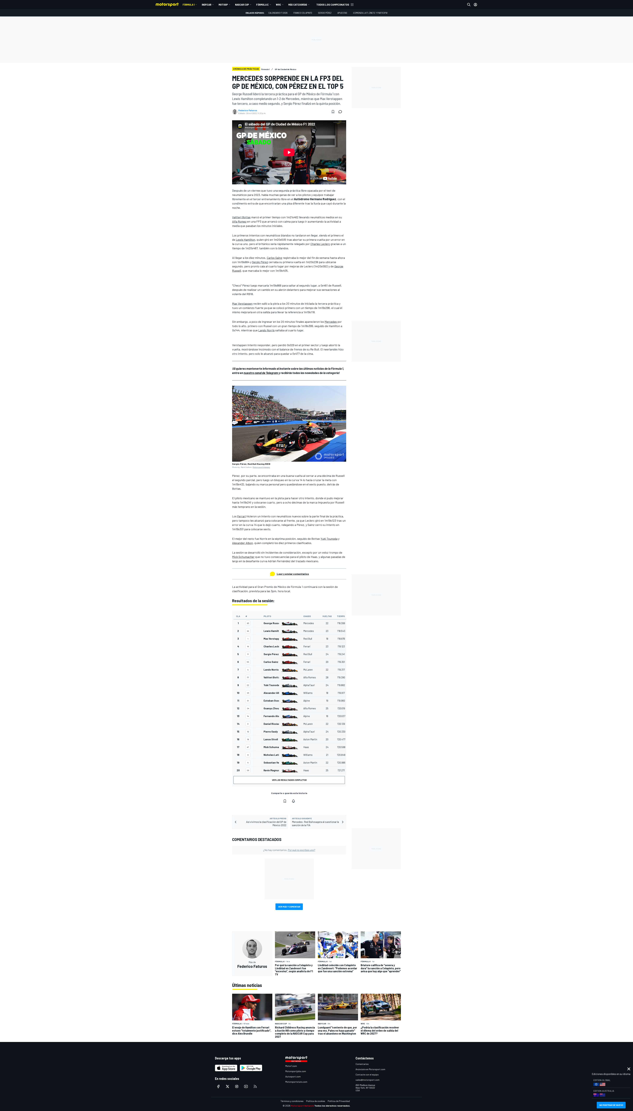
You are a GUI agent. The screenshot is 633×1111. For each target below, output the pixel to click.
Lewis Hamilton (245, 239)
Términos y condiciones (292, 1101)
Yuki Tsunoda (328, 538)
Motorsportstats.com (296, 1081)
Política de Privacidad (339, 1101)
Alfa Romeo (239, 221)
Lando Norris (266, 330)
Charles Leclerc (320, 244)
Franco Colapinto (302, 12)
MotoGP (223, 4)
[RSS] (255, 1086)
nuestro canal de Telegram (261, 373)
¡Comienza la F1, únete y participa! (370, 12)
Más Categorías (297, 4)
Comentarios (362, 1064)
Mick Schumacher (243, 557)
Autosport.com (293, 1076)
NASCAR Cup (242, 4)
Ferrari (241, 516)
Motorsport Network (302, 1105)
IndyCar (206, 4)
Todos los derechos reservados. (332, 1105)
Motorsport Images (261, 467)
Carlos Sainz (274, 258)
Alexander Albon (242, 543)
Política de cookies (315, 1101)
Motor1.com (291, 1066)
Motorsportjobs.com (295, 1071)
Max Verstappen (242, 303)
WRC (278, 4)
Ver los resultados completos (289, 780)
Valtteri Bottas (241, 217)
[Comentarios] (341, 111)
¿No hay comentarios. (289, 849)
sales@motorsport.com (367, 1079)
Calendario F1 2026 (277, 12)
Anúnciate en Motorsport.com (370, 1069)
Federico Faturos (247, 110)
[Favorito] (333, 111)
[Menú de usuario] (475, 4)
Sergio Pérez (325, 12)
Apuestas (342, 12)
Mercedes (331, 321)
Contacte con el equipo (367, 1074)
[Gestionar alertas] (293, 801)
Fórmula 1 (189, 4)
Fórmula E (262, 4)
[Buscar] (469, 4)
